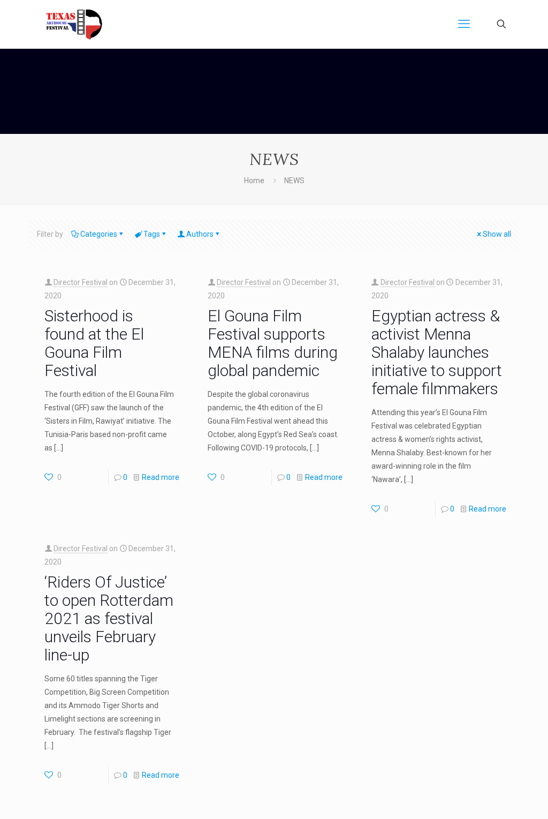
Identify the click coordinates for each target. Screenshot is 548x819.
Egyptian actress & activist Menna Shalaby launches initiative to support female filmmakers (436, 352)
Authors (200, 234)
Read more (160, 477)
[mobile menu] (464, 24)
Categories (98, 234)
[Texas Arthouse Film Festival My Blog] (74, 24)
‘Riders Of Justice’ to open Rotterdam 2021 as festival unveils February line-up (108, 618)
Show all (497, 234)
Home (254, 180)
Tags (151, 234)
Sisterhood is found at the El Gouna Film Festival (94, 343)
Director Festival (81, 282)
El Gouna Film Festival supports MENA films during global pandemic (273, 343)
